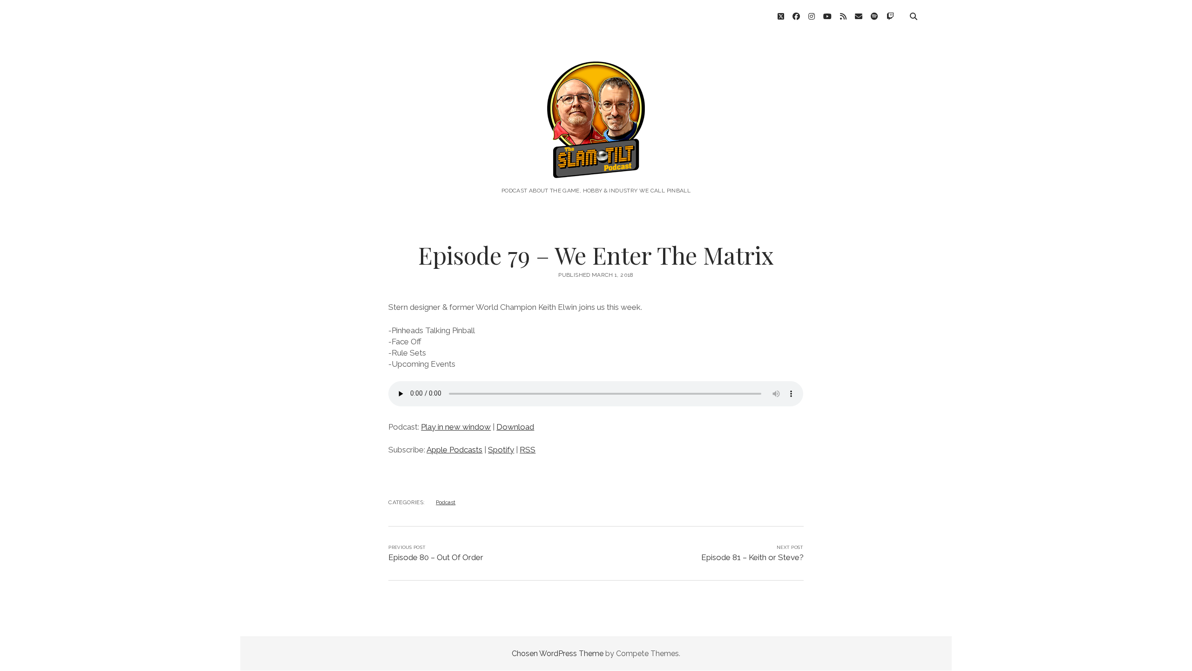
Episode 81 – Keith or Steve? (752, 557)
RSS (527, 449)
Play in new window (456, 426)
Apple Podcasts (454, 449)
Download (515, 426)
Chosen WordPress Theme (557, 653)
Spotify (501, 449)
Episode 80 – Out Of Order (435, 557)
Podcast (445, 502)
